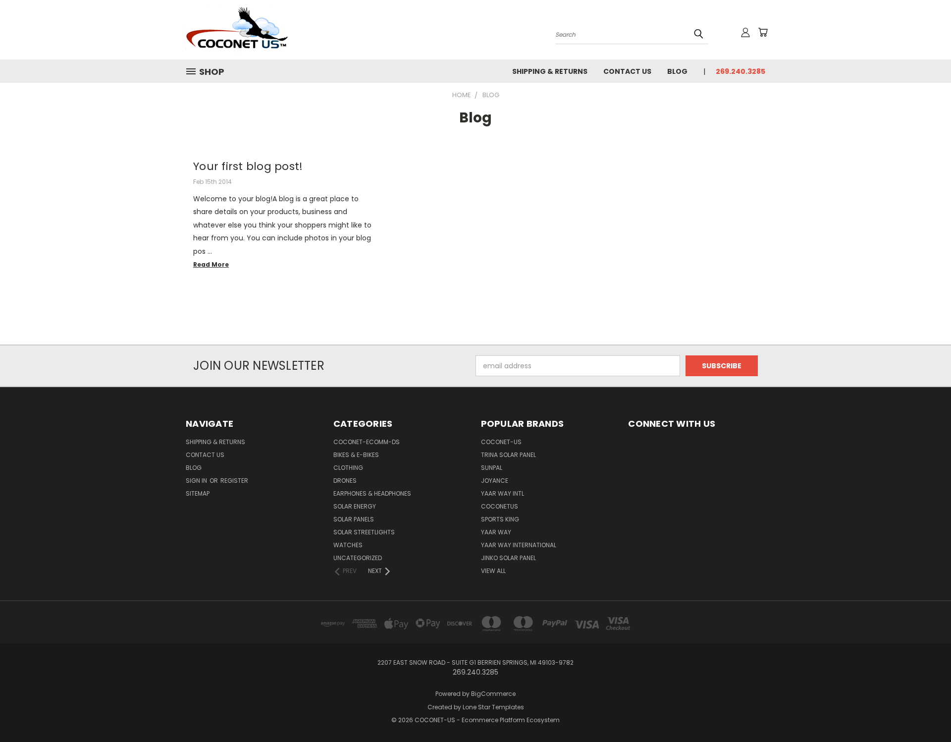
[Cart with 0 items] (763, 32)
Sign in (197, 480)
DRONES (345, 480)
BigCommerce (493, 693)
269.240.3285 (740, 71)
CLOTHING (348, 467)
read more (211, 264)
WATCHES (348, 545)
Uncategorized (357, 558)
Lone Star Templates (493, 707)
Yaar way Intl (502, 493)
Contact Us (627, 71)
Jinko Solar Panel (508, 558)
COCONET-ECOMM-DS (366, 442)
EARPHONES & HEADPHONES (372, 493)
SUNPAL (491, 467)
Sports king (500, 519)
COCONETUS (499, 506)
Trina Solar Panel (508, 455)
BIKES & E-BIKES (356, 455)
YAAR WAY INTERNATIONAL (518, 545)
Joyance (494, 480)
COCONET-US (501, 442)
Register (234, 480)
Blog (677, 71)
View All (493, 571)
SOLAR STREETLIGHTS (364, 532)
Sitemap (198, 493)
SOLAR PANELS (353, 519)
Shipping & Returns (549, 71)
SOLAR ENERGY (354, 506)
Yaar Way (496, 532)
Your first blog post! (248, 166)
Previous (925, 711)
